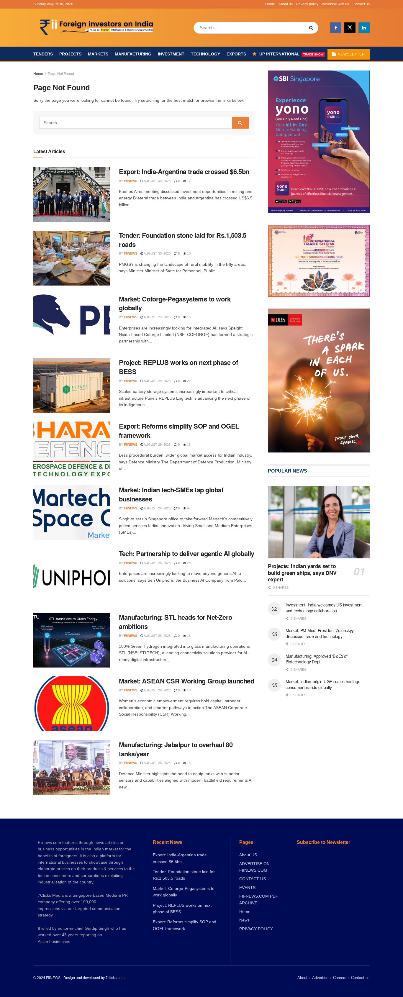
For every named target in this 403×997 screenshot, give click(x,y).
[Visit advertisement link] (319, 380)
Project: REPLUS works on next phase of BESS (178, 367)
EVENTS (247, 887)
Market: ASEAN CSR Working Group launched (186, 681)
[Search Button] (312, 28)
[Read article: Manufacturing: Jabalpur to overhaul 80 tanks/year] (71, 767)
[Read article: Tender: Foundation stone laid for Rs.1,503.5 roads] (71, 258)
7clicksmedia (116, 978)
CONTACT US (252, 878)
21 (188, 381)
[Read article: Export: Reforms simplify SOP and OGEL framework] (71, 449)
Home (270, 4)
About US (248, 854)
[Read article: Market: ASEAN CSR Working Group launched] (71, 703)
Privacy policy (307, 4)
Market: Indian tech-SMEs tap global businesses (171, 494)
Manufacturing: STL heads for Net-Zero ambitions (175, 621)
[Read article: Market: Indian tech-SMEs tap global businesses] (71, 512)
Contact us (361, 4)
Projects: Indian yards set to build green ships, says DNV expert (302, 572)
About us (286, 4)
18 (188, 690)
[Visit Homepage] (97, 28)
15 (188, 253)
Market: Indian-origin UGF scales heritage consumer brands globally (323, 684)
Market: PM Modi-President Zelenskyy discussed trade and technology (320, 633)
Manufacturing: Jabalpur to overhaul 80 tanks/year (175, 749)
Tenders (43, 54)
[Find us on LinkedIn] (364, 27)
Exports (236, 54)
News (244, 920)
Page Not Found (61, 74)
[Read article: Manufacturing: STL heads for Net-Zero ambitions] (71, 640)
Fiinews (130, 181)
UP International (291, 54)
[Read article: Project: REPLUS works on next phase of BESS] (71, 385)
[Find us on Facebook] (335, 27)
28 (188, 563)
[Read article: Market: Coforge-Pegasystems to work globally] (71, 321)
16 (188, 444)
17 (188, 181)
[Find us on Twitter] (350, 27)
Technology (205, 54)
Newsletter (351, 54)
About (302, 977)
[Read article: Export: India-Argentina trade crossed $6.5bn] (71, 194)
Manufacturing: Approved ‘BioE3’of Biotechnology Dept (317, 659)
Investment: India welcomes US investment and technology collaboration (324, 608)
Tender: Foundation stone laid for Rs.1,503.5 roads (182, 239)
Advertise (320, 977)
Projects (70, 54)
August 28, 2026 (157, 563)
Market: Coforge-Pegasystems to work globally (175, 303)
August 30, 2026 (157, 181)
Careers (339, 977)
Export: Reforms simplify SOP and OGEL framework (179, 430)
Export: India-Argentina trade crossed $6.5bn (184, 171)
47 (188, 508)
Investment (171, 54)
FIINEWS (53, 978)
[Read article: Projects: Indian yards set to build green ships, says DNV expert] (319, 522)
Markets (98, 54)
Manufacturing (133, 54)
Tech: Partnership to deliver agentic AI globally (186, 553)
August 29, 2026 (157, 317)
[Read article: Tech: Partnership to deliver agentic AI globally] (71, 576)
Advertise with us (335, 4)
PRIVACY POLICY (256, 929)
